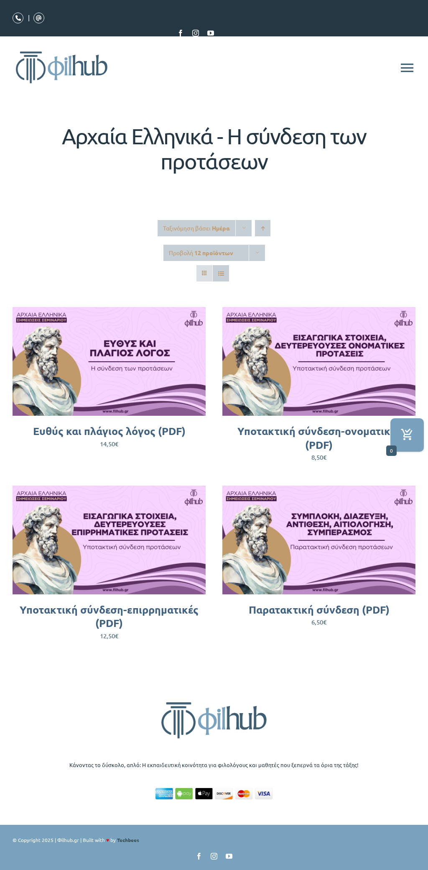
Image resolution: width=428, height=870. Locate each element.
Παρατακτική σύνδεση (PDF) (319, 609)
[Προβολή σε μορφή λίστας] (221, 273)
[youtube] (210, 33)
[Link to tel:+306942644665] (18, 18)
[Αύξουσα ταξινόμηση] (263, 228)
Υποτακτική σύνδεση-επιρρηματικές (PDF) (109, 616)
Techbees (128, 840)
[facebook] (180, 33)
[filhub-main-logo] (214, 702)
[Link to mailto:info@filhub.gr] (38, 18)
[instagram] (195, 33)
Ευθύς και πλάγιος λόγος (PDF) (109, 431)
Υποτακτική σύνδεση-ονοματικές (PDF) (319, 437)
